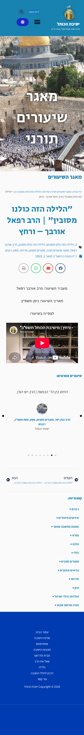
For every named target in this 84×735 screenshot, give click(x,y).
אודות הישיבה (42, 638)
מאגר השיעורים (65, 176)
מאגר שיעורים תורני (61, 191)
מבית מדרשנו (42, 655)
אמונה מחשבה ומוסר (66, 526)
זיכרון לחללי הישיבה (42, 673)
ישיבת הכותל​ (68, 24)
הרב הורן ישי (62, 420)
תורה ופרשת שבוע (68, 605)
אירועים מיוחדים (68, 518)
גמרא (75, 535)
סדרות (46, 191)
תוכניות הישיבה (42, 649)
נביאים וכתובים (69, 570)
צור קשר (42, 679)
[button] (21, 12)
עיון (77, 588)
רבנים (8, 250)
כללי (76, 553)
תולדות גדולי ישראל (66, 596)
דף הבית (77, 191)
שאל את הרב (42, 661)
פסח (16, 250)
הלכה (75, 544)
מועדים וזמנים (37, 250)
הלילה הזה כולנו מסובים (60, 244)
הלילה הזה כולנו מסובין (29, 191)
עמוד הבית (42, 632)
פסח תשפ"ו (22, 420)
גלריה (42, 667)
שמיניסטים (42, 644)
